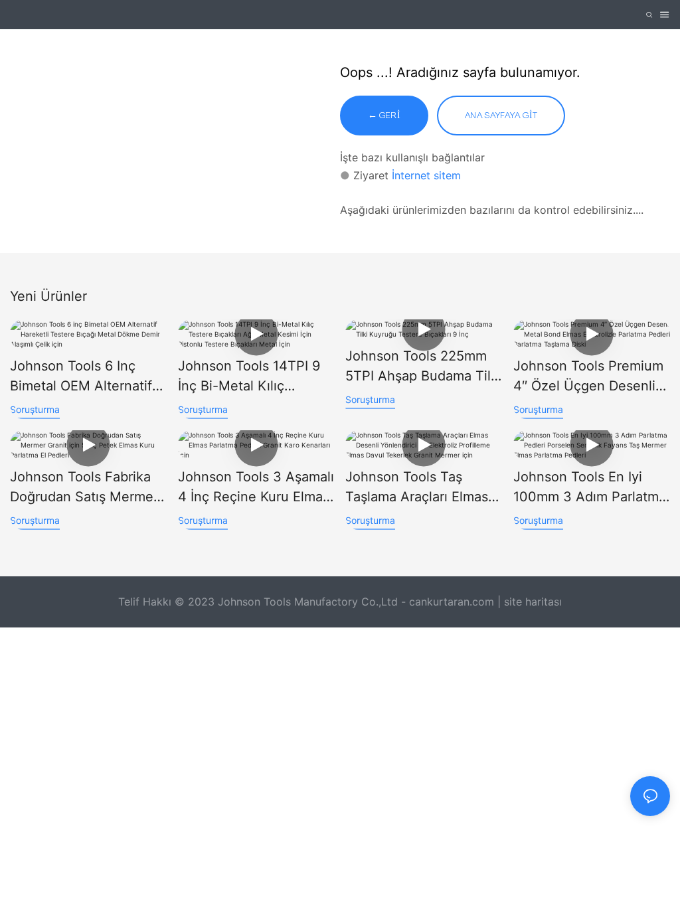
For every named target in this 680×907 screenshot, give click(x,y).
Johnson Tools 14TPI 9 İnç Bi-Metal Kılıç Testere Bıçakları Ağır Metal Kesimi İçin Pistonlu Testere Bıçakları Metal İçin (249, 377)
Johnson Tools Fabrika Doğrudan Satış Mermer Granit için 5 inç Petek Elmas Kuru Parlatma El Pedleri (84, 488)
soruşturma (35, 409)
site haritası (533, 601)
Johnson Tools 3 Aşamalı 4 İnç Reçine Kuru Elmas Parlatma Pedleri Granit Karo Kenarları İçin (256, 488)
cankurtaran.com (453, 601)
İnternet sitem (426, 175)
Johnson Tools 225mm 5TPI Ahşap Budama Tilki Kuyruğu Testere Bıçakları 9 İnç (423, 367)
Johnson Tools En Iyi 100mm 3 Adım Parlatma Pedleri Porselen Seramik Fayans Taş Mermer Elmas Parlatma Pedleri (589, 488)
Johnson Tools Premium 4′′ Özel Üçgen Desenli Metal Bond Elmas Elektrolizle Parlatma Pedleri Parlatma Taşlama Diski (588, 377)
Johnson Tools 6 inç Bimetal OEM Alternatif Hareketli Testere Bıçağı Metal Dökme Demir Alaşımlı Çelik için (84, 377)
